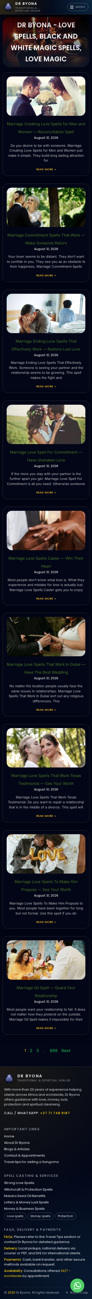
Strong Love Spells (19, 1183)
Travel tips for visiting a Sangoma (31, 1162)
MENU (81, 7)
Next (66, 1050)
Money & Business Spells (24, 1208)
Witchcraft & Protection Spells (28, 1189)
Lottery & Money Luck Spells (26, 1202)
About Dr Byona (17, 1142)
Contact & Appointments (24, 1155)
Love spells (15, 1216)
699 (53, 1050)
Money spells (41, 1216)
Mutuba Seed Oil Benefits (24, 1196)
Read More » (46, 169)
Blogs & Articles (17, 1149)
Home (9, 1136)
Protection (65, 1216)
